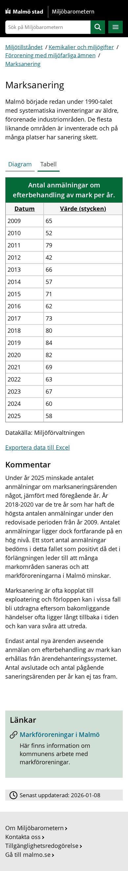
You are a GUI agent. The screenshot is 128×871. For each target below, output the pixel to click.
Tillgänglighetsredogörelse (41, 846)
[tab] (21, 163)
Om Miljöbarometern (34, 828)
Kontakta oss (23, 837)
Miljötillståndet (24, 47)
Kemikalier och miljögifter (81, 47)
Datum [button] (24, 208)
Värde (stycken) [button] (83, 208)
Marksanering (22, 64)
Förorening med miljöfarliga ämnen (50, 55)
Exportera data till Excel (37, 447)
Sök (98, 27)
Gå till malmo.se (28, 854)
